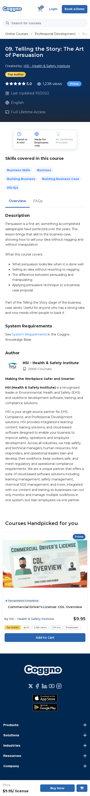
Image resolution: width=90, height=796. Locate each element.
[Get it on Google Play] (45, 707)
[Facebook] (37, 686)
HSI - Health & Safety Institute (47, 66)
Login (53, 9)
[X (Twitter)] (31, 686)
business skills (18, 170)
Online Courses (16, 34)
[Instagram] (59, 686)
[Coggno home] (12, 9)
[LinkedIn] (44, 686)
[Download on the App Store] (45, 698)
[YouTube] (51, 686)
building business (21, 179)
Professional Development (55, 34)
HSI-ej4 (12, 187)
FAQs (38, 201)
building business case (60, 179)
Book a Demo (75, 9)
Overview (17, 201)
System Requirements (29, 334)
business (44, 170)
